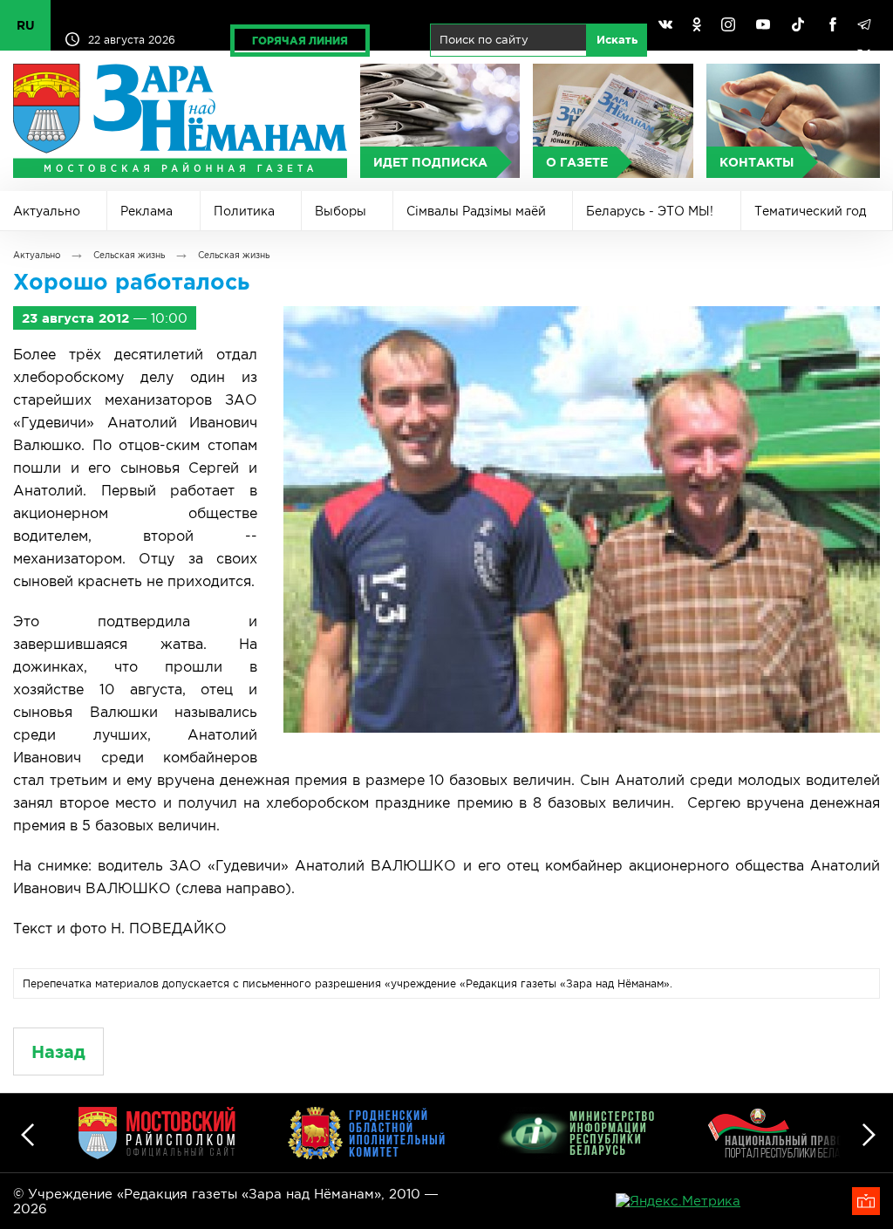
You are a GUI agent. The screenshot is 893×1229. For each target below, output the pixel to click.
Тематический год (810, 211)
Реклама (146, 211)
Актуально (46, 211)
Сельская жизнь (129, 255)
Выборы (340, 211)
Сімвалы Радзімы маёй (476, 211)
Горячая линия (300, 40)
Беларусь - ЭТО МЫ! (649, 211)
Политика (244, 211)
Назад (58, 1051)
